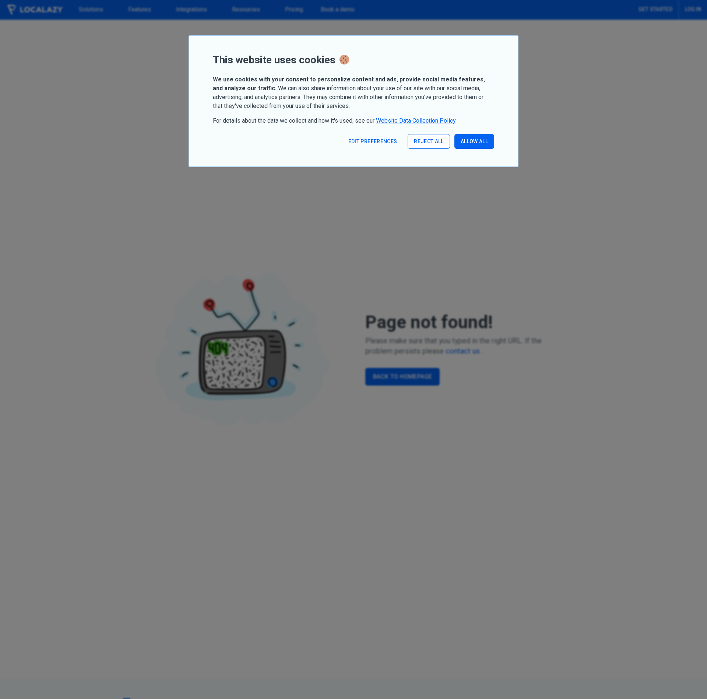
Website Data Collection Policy (415, 120)
